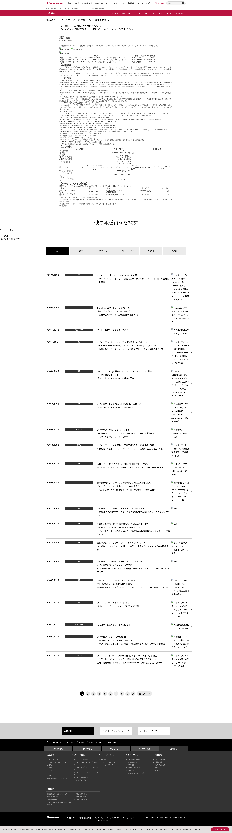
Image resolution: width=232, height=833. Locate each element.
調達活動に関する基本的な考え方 (57, 794)
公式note (157, 770)
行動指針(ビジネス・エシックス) (57, 778)
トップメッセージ (52, 759)
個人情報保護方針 (85, 818)
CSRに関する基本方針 (134, 759)
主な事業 (50, 767)
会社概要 (50, 765)
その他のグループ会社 (80, 780)
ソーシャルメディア (148, 730)
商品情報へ (65, 206)
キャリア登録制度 (160, 765)
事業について (159, 767)
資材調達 (50, 789)
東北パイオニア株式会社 (81, 759)
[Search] (183, 3)
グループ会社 (79, 754)
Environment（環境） (134, 767)
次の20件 (143, 693)
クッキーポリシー (100, 818)
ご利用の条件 (71, 818)
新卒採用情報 (159, 762)
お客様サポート (101, 3)
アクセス (49, 770)
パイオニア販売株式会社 (81, 777)
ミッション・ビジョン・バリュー (57, 762)
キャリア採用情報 (160, 759)
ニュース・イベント (64, 8)
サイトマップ (114, 818)
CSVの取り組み (132, 762)
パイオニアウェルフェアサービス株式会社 (86, 763)
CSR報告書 (131, 765)
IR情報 (49, 776)
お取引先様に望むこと (54, 797)
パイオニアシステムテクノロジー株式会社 (86, 773)
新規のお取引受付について (83, 794)
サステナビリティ (135, 754)
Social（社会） (132, 770)
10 (133, 693)
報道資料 (75, 8)
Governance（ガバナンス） (136, 773)
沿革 (48, 773)
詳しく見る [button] (194, 829)
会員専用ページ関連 (81, 799)
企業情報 (131, 3)
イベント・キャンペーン (112, 730)
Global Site (143, 3)
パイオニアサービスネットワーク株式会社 (86, 768)
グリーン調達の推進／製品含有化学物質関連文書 (59, 803)
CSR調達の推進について (54, 799)
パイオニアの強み (117, 3)
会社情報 (50, 754)
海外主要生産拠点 (81, 797)
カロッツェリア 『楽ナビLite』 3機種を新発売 (93, 8)
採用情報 (161, 3)
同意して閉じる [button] (220, 829)
